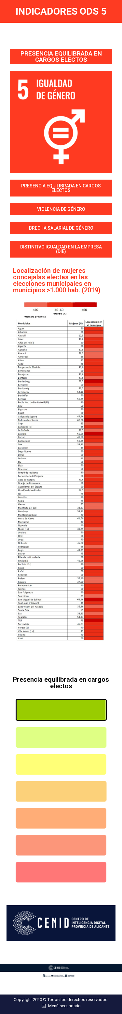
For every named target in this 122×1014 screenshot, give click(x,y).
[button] (61, 188)
